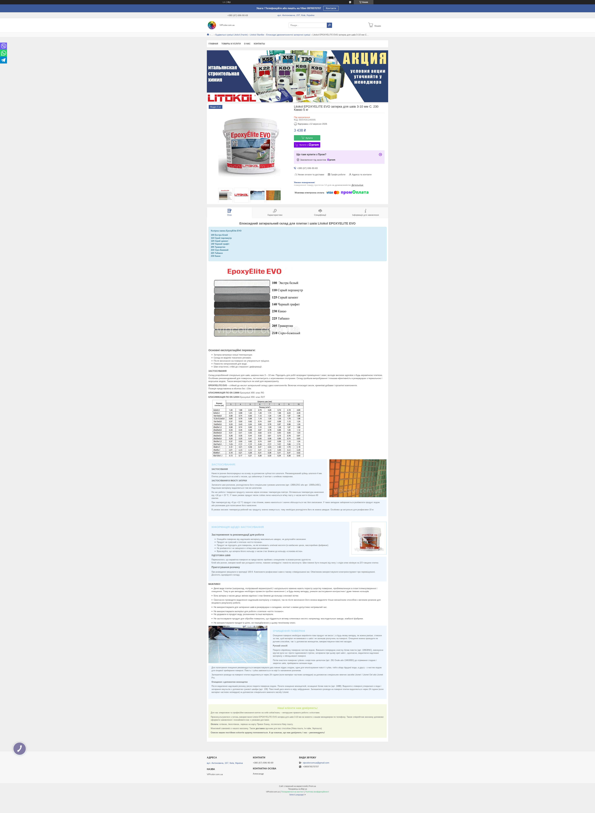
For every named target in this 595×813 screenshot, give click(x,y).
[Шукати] (329, 25)
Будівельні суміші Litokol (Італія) (231, 34)
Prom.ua (312, 786)
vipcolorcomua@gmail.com (316, 763)
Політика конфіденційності (317, 792)
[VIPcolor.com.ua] (212, 25)
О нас (247, 44)
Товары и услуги (231, 44)
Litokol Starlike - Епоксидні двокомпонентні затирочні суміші (280, 34)
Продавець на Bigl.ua (297, 789)
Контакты (259, 44)
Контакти (331, 8)
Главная (213, 44)
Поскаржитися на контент (292, 792)
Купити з (304, 145)
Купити (309, 138)
